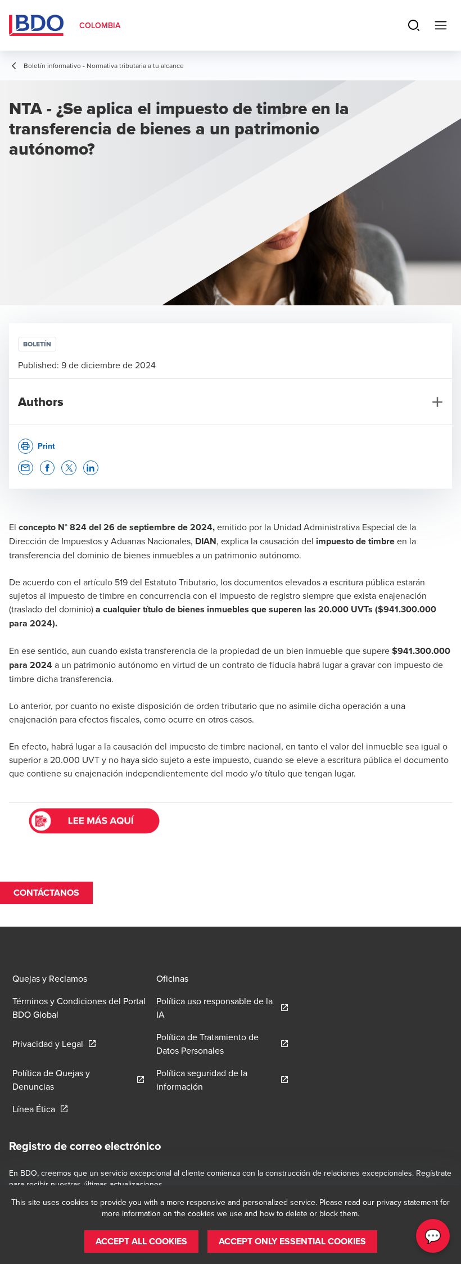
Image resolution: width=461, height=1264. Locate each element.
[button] (25, 468)
